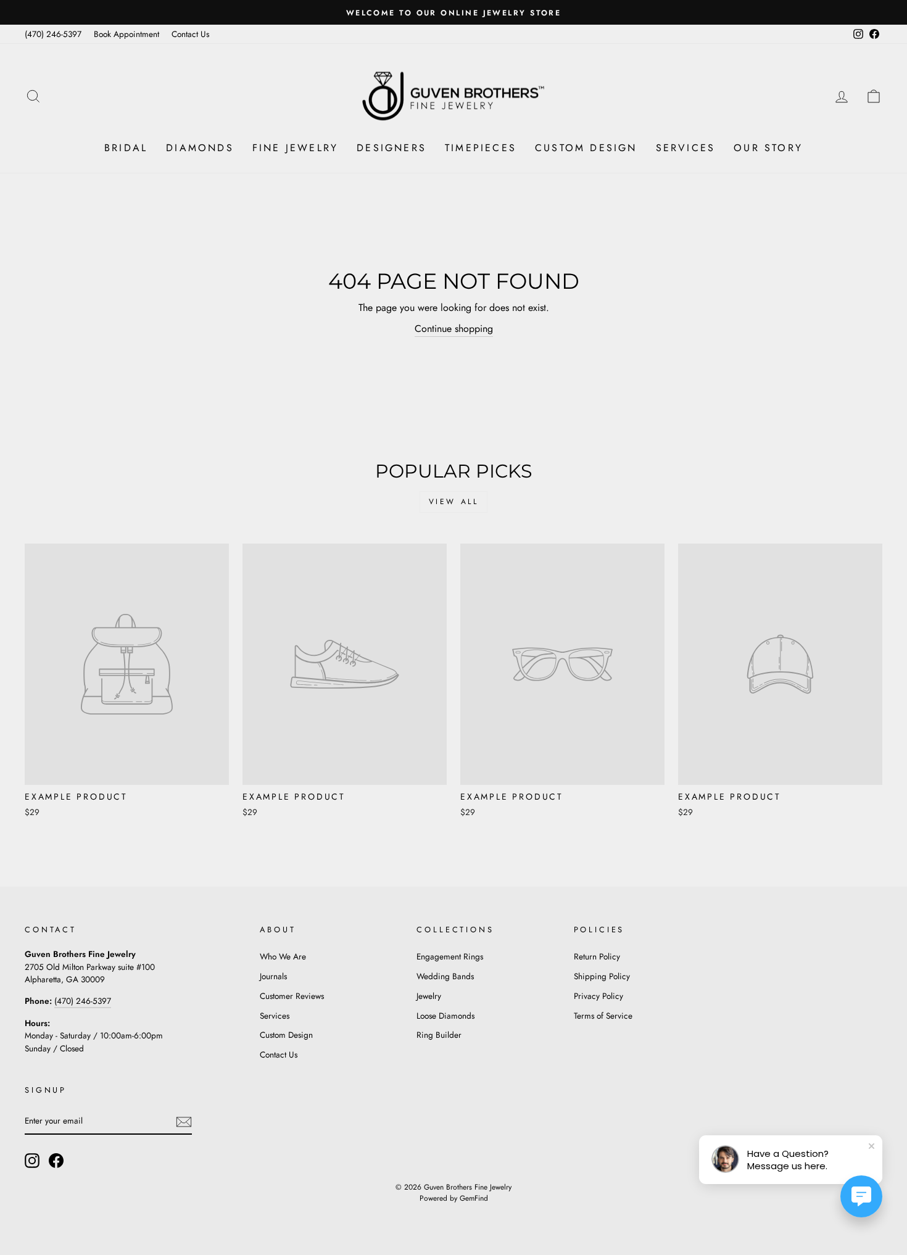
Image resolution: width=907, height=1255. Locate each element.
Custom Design (586, 148)
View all (454, 501)
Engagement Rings (449, 956)
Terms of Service (603, 1015)
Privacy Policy (598, 996)
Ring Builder (439, 1035)
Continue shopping (454, 328)
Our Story (768, 148)
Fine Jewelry (295, 148)
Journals (273, 976)
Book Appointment (126, 34)
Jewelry (428, 996)
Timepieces (480, 148)
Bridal (125, 148)
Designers (391, 148)
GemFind (474, 1198)
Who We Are (283, 956)
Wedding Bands (445, 976)
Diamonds (200, 148)
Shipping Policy (602, 976)
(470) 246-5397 (53, 34)
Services (686, 148)
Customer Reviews (292, 996)
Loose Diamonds (445, 1015)
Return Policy (597, 956)
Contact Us (190, 34)
